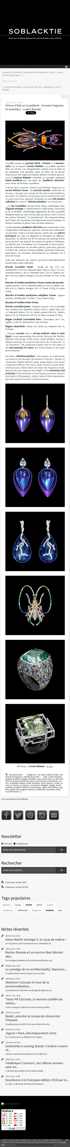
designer (44, 785)
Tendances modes (31, 776)
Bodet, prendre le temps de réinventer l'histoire (32, 1018)
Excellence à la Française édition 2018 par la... (36, 1080)
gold (49, 779)
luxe (44, 779)
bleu (7, 789)
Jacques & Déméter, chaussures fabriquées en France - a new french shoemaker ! (32, 74)
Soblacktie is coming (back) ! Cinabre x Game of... (36, 1048)
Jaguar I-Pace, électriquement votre (30, 1033)
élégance (36, 910)
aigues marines (27, 789)
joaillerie (16, 779)
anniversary (53, 781)
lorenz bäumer (55, 776)
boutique (36, 783)
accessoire (14, 785)
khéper (22, 783)
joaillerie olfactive (21, 787)
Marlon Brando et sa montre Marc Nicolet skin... (34, 954)
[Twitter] (18, 815)
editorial (22, 910)
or (53, 779)
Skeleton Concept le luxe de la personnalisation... (27, 984)
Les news (41, 774)
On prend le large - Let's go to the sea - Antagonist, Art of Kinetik (31, 88)
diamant (59, 779)
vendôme (25, 781)
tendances (8, 910)
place (17, 781)
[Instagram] (42, 815)
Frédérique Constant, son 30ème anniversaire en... (34, 1065)
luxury (32, 781)
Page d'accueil (9, 81)
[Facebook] (6, 815)
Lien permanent (15, 774)
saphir (44, 787)
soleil (28, 783)
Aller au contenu (8, 2)
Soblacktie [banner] (35, 32)
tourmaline (53, 787)
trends (50, 904)
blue (18, 789)
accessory (24, 785)
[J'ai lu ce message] (66, 1139)
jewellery (32, 779)
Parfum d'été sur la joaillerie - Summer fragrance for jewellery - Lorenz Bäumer (34, 107)
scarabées (14, 783)
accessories (35, 785)
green (12, 789)
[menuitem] (35, 74)
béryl (58, 789)
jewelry (24, 779)
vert (60, 787)
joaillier (8, 779)
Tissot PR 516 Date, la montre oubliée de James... (34, 1001)
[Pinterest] (30, 815)
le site (50, 766)
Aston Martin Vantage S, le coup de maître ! (35, 939)
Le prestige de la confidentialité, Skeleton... (36, 969)
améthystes (40, 789)
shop (43, 783)
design (52, 785)
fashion (50, 783)
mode (56, 783)
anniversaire (41, 781)
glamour (7, 904)
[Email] (54, 815)
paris (39, 779)
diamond (9, 781)
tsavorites (51, 789)
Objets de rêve (52, 774)
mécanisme (36, 787)
